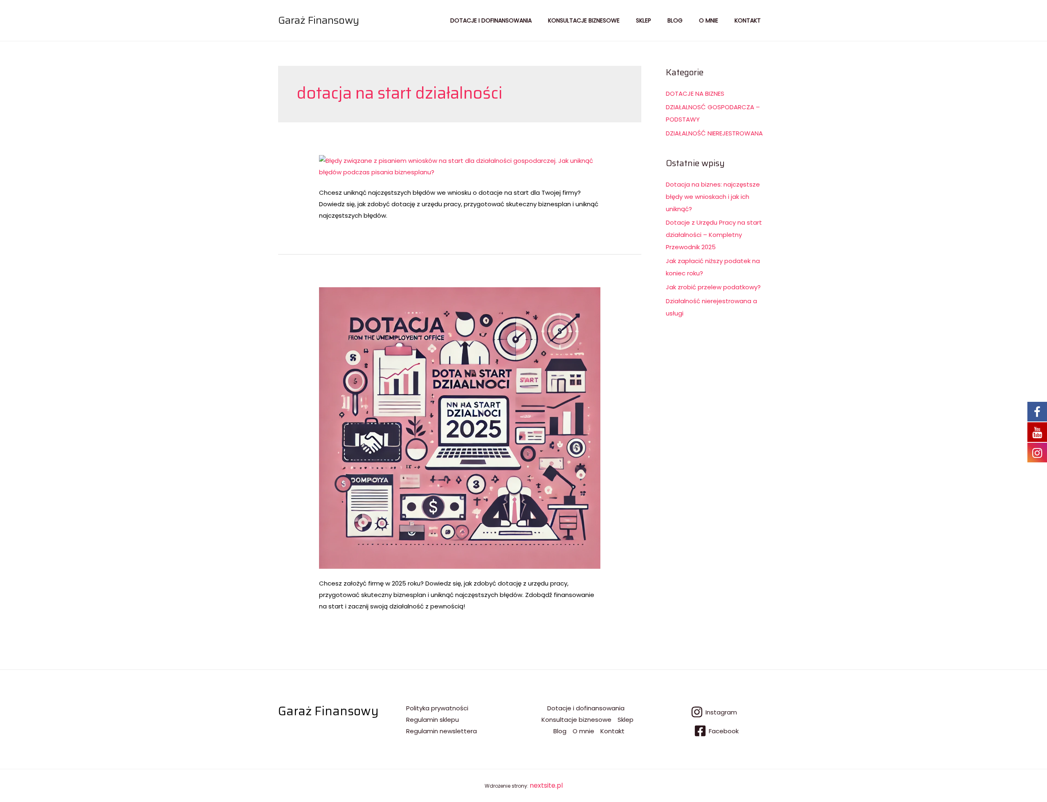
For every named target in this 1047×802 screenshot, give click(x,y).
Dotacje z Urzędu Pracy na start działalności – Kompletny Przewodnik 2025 (714, 234)
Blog (675, 20)
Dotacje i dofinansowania (491, 20)
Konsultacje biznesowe (584, 20)
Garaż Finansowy (318, 20)
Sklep (643, 20)
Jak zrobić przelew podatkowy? (713, 287)
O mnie (708, 20)
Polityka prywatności (437, 708)
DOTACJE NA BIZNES (695, 93)
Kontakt (748, 20)
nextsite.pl (546, 785)
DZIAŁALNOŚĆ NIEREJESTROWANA (714, 133)
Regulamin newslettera (441, 731)
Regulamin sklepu (432, 719)
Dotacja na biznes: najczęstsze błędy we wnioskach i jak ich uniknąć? (713, 196)
